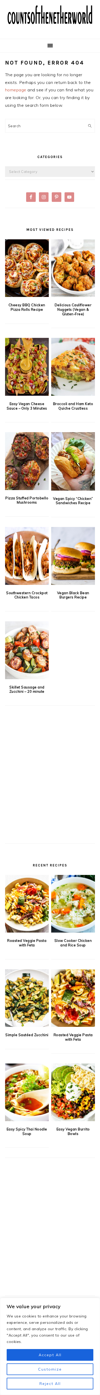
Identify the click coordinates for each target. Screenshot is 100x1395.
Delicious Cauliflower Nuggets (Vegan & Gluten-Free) (73, 309)
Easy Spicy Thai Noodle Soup (27, 1131)
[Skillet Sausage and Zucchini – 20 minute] (27, 650)
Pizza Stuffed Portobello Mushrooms (26, 500)
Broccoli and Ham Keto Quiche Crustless (73, 406)
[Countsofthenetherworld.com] (50, 30)
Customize (50, 1369)
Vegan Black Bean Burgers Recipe (73, 595)
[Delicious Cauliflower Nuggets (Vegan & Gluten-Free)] (73, 268)
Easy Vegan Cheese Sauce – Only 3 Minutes (27, 406)
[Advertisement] (50, 783)
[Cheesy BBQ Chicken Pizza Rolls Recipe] (27, 268)
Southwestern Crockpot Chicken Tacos (27, 595)
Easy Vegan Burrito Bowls (73, 1131)
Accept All (50, 1355)
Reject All (50, 1383)
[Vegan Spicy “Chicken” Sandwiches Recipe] (73, 461)
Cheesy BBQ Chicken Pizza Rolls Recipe (27, 307)
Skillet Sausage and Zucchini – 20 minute (27, 689)
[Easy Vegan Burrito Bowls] (73, 1092)
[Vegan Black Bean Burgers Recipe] (73, 556)
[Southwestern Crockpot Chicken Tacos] (27, 556)
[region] (50, 1346)
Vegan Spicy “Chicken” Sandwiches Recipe (73, 500)
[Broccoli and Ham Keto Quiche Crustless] (73, 367)
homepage (15, 89)
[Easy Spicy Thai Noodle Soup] (27, 1092)
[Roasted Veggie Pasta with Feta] (27, 904)
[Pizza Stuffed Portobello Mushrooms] (27, 461)
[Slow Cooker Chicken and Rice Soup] (73, 904)
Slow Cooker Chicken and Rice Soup (73, 942)
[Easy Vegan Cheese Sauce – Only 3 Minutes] (27, 367)
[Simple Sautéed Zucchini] (27, 998)
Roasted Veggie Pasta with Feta (26, 942)
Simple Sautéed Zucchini (27, 1035)
